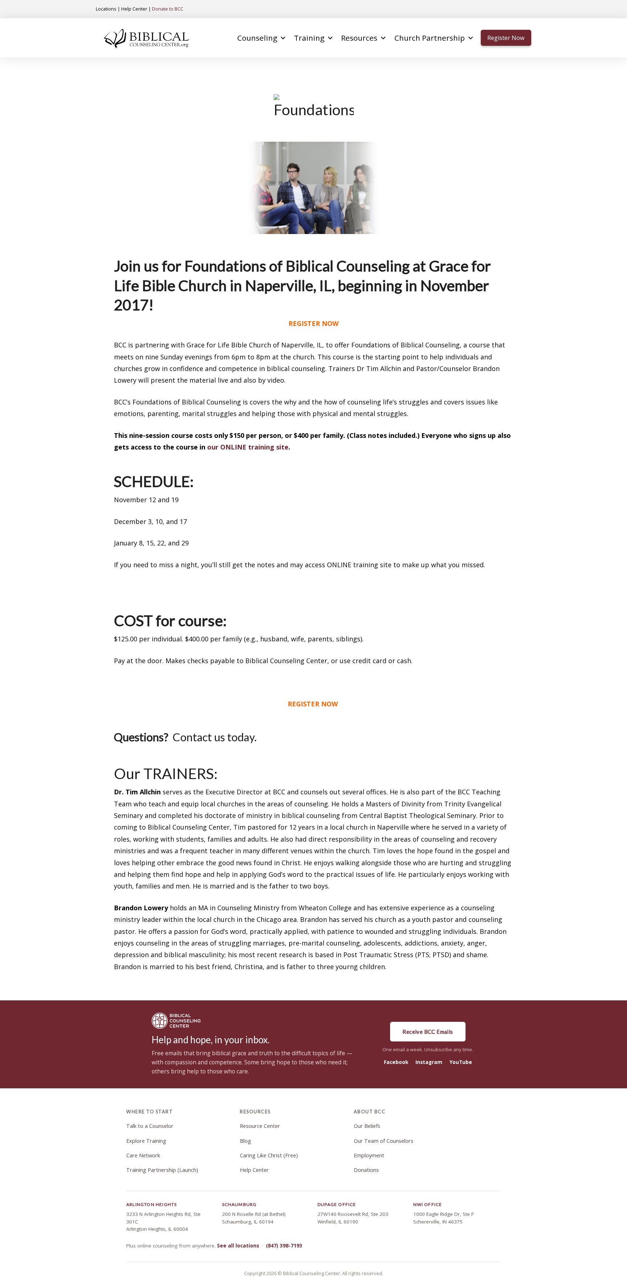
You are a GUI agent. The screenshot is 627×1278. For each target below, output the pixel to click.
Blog (245, 1140)
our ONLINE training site (247, 447)
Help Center (134, 8)
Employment (369, 1155)
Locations (106, 8)
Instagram (428, 1062)
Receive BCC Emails (427, 1031)
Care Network (143, 1155)
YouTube (461, 1062)
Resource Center (260, 1125)
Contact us (197, 737)
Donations (366, 1169)
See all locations (238, 1245)
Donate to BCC (167, 8)
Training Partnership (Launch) (162, 1169)
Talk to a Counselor (149, 1125)
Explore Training (146, 1140)
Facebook (396, 1062)
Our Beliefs (367, 1125)
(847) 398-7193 (284, 1245)
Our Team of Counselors (383, 1140)
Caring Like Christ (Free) (269, 1155)
